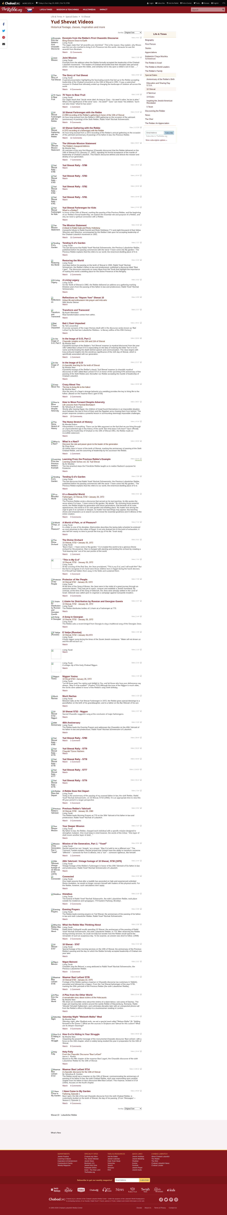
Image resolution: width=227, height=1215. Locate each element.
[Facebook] (161, 1200)
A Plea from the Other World (77, 995)
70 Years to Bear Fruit (73, 95)
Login (151, 3)
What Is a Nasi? (70, 441)
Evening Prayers (71, 909)
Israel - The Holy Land (92, 1170)
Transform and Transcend (75, 310)
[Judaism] (11, 3)
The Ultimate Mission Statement (79, 143)
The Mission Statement (74, 225)
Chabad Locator (157, 1165)
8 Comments (75, 1046)
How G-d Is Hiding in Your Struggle (81, 1034)
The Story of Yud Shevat (75, 75)
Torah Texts (146, 1189)
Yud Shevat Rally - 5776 (74, 780)
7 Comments (75, 160)
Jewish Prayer (137, 1168)
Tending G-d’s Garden (73, 243)
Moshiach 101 (89, 1163)
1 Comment (75, 107)
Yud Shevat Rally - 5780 (74, 738)
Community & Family (65, 1163)
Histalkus (67, 894)
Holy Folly (67, 1052)
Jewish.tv (81, 1189)
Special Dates (72, 16)
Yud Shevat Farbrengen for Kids (79, 207)
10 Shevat (85, 16)
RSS (109, 1170)
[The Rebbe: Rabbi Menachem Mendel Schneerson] (17, 9)
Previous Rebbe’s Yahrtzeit (76, 808)
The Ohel (154, 1161)
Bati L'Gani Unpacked (73, 323)
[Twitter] (166, 1200)
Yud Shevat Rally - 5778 (74, 759)
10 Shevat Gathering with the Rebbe (81, 128)
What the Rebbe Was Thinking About (81, 925)
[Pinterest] (171, 1200)
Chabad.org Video (91, 1156)
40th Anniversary (71, 722)
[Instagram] (176, 1200)
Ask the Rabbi (173, 3)
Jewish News (89, 1161)
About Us (148, 1208)
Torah (114, 1201)
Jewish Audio (137, 1170)
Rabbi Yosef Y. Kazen (97, 1201)
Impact (103, 9)
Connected (68, 876)
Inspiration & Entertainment (67, 1161)
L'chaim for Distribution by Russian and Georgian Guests (92, 601)
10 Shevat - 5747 (71, 944)
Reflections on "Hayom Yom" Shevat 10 (83, 297)
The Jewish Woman (91, 1159)
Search (110, 1165)
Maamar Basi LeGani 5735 (76, 977)
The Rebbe (155, 1159)
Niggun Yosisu (70, 676)
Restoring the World (73, 260)
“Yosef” (84, 843)
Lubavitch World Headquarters (135, 1198)
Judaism (119, 1201)
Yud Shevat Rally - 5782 (74, 186)
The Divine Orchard (72, 540)
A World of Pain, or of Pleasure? (79, 522)
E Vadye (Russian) (71, 632)
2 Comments (75, 274)
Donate (206, 3)
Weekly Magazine (64, 1165)
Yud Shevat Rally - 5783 (74, 176)
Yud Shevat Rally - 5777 (74, 770)
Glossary (111, 1168)
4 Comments (75, 89)
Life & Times (46, 9)
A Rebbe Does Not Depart (75, 791)
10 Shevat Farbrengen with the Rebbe (82, 112)
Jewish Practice (63, 1156)
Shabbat (135, 1161)
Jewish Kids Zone (90, 1165)
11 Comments (76, 52)
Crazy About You (71, 384)
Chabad (88, 1198)
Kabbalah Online (90, 1168)
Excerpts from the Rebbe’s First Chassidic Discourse (90, 38)
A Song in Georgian (72, 617)
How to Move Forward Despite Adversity (83, 402)
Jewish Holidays (138, 1156)
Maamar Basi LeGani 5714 (76, 1069)
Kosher (134, 1163)
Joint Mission (69, 58)
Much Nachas (69, 696)
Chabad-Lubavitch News (160, 1163)
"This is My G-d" (71, 560)
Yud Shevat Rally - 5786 (74, 165)
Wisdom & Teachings (67, 9)
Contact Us (173, 1208)
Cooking (133, 1189)
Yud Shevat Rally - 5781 (74, 197)
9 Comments (75, 122)
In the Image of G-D (72, 362)
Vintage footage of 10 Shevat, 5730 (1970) (92, 861)
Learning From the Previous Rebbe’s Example (86, 459)
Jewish (127, 1201)
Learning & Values (64, 1159)
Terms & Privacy (160, 1208)
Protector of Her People (74, 579)
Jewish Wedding (138, 1159)
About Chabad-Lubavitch (160, 1156)
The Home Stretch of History (77, 422)
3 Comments (75, 517)
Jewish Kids (171, 1189)
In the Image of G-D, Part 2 (76, 338)
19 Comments (76, 416)
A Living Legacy (70, 280)
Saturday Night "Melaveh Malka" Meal (82, 1017)
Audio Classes (107, 1189)
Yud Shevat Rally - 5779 (74, 748)
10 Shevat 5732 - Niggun (75, 711)
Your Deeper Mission (73, 826)
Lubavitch (94, 1198)
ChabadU (94, 1189)
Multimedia (89, 9)
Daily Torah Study (114, 1161)
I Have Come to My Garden (76, 1091)
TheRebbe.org (89, 1172)
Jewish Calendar (114, 1159)
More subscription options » (156, 140)
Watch (65, 52)
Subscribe (111, 1163)
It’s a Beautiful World (73, 494)
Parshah (135, 1165)
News (120, 1189)
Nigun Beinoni (69, 962)
